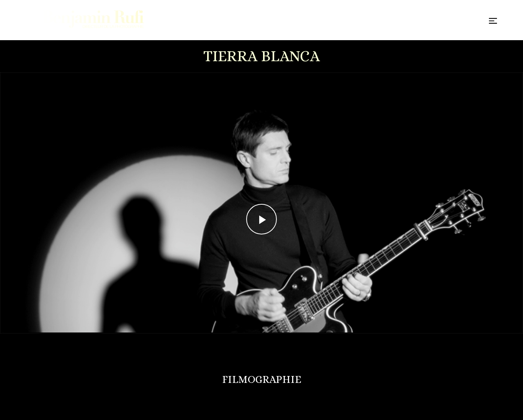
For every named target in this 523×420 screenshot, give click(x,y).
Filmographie (261, 379)
